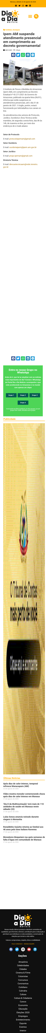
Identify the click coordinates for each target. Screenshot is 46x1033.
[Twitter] (19, 5)
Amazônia (23, 962)
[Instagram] (23, 5)
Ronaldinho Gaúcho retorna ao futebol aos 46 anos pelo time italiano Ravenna (23, 828)
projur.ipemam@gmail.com (20, 156)
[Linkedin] (30, 5)
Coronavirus (23, 983)
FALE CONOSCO (17, 944)
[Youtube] (26, 5)
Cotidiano (8, 30)
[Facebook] (16, 5)
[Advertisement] (23, 262)
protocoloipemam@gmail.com (22, 139)
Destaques (16, 30)
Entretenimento (23, 1019)
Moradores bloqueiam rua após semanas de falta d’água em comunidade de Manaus (24, 838)
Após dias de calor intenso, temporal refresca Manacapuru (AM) (20, 785)
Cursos (23, 1001)
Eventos (23, 1027)
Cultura (23, 994)
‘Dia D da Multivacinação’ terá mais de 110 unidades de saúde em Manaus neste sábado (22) (23, 806)
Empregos (23, 1016)
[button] (30, 16)
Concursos (23, 980)
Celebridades (23, 965)
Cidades (23, 969)
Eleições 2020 (23, 1012)
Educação (23, 1009)
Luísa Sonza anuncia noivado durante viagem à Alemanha (21, 818)
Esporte (23, 1023)
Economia (23, 1005)
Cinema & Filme (23, 972)
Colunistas (23, 976)
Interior (23, 1030)
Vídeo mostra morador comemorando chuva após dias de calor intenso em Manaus (24, 795)
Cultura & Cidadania (23, 998)
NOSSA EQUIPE (29, 944)
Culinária (23, 991)
